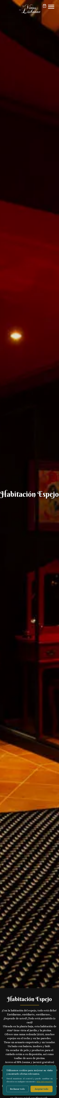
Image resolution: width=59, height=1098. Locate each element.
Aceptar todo (41, 1089)
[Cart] (44, 6)
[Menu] (51, 7)
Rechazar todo (17, 1089)
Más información (45, 1081)
